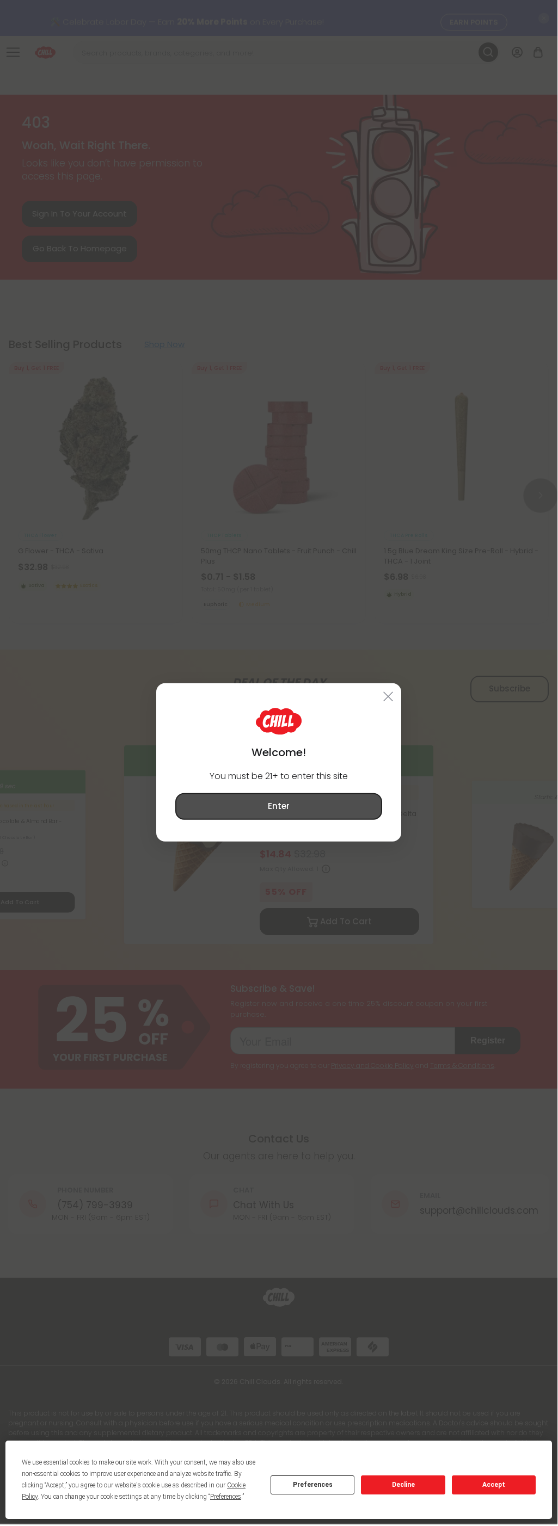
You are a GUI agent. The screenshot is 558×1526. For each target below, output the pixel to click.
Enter (279, 806)
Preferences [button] (225, 1496)
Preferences (313, 1484)
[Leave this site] (388, 696)
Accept (493, 1484)
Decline (403, 1484)
